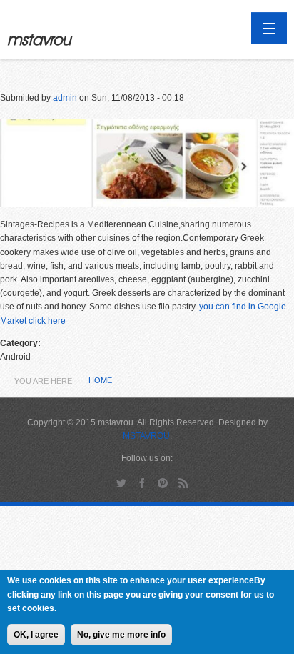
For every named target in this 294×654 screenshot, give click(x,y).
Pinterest (163, 483)
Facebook (142, 483)
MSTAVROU (146, 436)
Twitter (121, 483)
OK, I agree (36, 635)
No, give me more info (121, 635)
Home (100, 380)
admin (65, 98)
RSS (184, 483)
